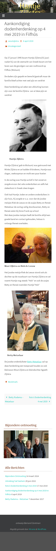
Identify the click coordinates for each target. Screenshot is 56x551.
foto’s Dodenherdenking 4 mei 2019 (40, 397)
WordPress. (41, 527)
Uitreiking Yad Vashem (15, 479)
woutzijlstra (13, 41)
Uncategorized (14, 45)
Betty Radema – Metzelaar (14, 397)
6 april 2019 (28, 41)
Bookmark (12, 380)
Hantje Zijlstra (30, 9)
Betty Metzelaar (34, 360)
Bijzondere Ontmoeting (15, 474)
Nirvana (32, 527)
